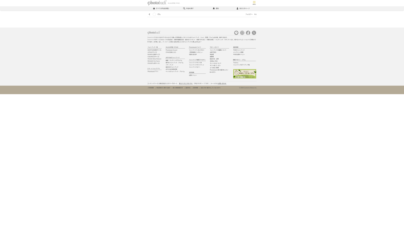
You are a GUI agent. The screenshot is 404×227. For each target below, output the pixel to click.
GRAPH (154, 50)
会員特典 (191, 72)
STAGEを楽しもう (171, 52)
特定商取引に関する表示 (163, 87)
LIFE (152, 52)
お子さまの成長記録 (171, 69)
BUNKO (154, 54)
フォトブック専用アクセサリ (197, 59)
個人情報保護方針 (178, 87)
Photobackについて (195, 47)
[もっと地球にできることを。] (244, 78)
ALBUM (153, 56)
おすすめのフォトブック (173, 57)
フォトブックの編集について (218, 50)
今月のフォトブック (239, 50)
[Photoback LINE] (236, 34)
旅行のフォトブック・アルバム (174, 62)
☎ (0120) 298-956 (185, 83)
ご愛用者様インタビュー (196, 52)
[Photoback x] (254, 34)
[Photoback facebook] (248, 34)
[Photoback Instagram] (242, 34)
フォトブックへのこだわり (196, 50)
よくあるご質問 (214, 67)
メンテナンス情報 (238, 52)
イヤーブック (169, 64)
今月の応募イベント (239, 54)
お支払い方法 (213, 61)
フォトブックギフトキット (196, 64)
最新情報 (235, 47)
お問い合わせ (222, 83)
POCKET (154, 63)
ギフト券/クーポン (215, 65)
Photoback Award (171, 50)
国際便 (212, 56)
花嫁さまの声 (193, 54)
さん (159, 14)
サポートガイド (214, 47)
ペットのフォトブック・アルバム (175, 71)
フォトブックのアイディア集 (241, 64)
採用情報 (195, 87)
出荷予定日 (213, 52)
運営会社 (188, 87)
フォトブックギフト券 (195, 62)
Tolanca (235, 62)
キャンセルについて (215, 63)
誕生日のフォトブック (172, 67)
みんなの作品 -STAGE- (172, 47)
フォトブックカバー (194, 67)
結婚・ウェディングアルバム (174, 60)
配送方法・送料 (214, 58)
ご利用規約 (151, 87)
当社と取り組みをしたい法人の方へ (211, 87)
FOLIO (154, 58)
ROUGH (154, 61)
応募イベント (193, 75)
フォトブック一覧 (153, 47)
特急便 (212, 54)
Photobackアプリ (153, 71)
